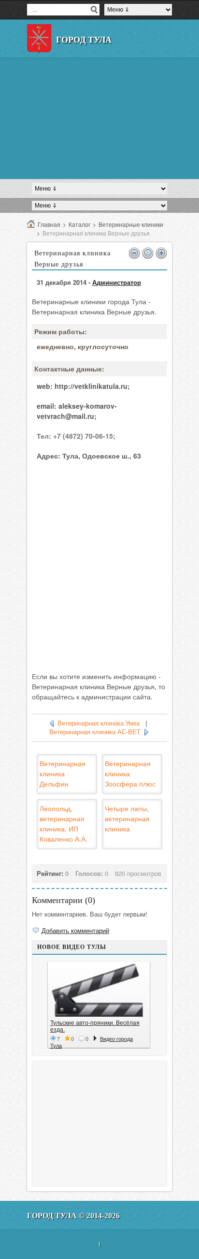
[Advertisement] (99, 118)
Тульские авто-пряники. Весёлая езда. (95, 1025)
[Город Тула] (39, 38)
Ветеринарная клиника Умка (98, 723)
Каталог (79, 224)
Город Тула (84, 39)
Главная (49, 224)
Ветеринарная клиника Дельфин (62, 773)
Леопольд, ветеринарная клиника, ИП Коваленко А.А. (63, 823)
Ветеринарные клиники (131, 224)
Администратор (116, 282)
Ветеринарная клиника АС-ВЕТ (95, 732)
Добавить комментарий (75, 930)
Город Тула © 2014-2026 (73, 1216)
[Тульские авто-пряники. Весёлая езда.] (98, 990)
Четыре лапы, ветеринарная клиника (127, 818)
